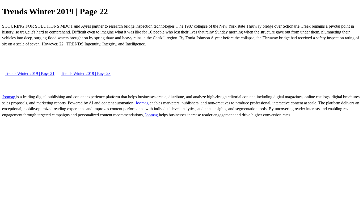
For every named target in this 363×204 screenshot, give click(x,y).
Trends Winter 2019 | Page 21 (29, 73)
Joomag (9, 97)
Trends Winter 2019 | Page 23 (86, 73)
